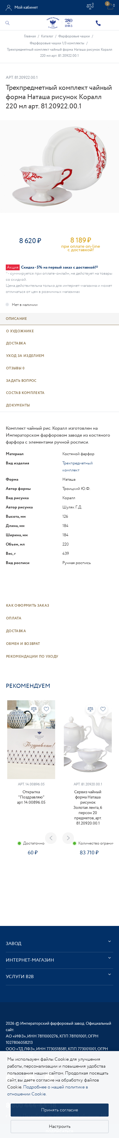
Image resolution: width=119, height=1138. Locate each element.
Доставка (16, 631)
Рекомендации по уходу (32, 656)
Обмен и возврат (23, 643)
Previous (51, 838)
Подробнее (31, 871)
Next (68, 838)
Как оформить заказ (27, 605)
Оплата (13, 618)
